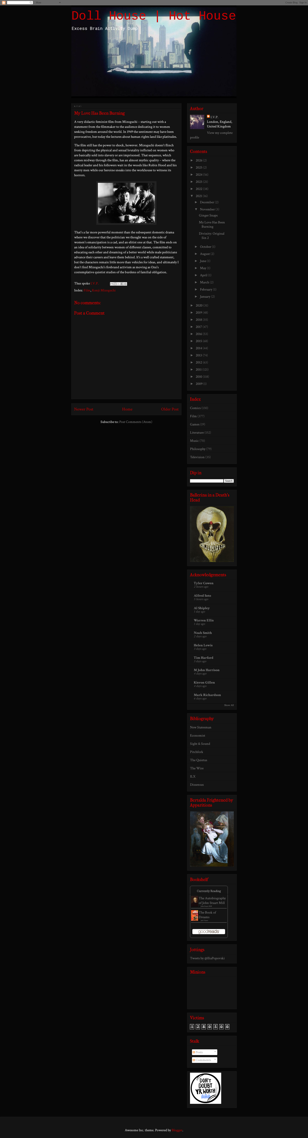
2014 (199, 348)
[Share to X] (118, 284)
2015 (199, 341)
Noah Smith (203, 633)
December (207, 202)
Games (194, 424)
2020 (199, 305)
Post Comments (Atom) (135, 422)
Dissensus (197, 784)
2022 (199, 189)
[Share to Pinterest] (125, 284)
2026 (199, 160)
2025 (199, 167)
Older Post (170, 409)
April (204, 275)
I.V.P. (214, 117)
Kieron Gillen (204, 682)
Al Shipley (202, 608)
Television (197, 457)
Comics (195, 408)
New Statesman (200, 727)
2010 (199, 376)
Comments (203, 1060)
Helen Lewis (203, 645)
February (206, 289)
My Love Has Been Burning (212, 224)
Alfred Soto (202, 595)
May (203, 268)
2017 (199, 327)
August (205, 254)
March (205, 282)
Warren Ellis (204, 620)
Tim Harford (203, 657)
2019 (199, 312)
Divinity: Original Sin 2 (211, 235)
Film (87, 290)
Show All (229, 705)
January (205, 296)
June (203, 261)
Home (127, 409)
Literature (197, 432)
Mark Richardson (207, 695)
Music (194, 440)
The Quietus (198, 760)
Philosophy (198, 449)
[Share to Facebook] (122, 284)
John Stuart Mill (206, 906)
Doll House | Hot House (153, 16)
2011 (199, 369)
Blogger (177, 1130)
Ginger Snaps (208, 215)
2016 (199, 334)
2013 (199, 355)
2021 (199, 196)
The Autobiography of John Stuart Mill (212, 900)
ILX (192, 776)
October (206, 246)
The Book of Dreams (207, 914)
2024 (199, 174)
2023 (199, 181)
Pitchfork (196, 752)
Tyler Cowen (204, 583)
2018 (199, 319)
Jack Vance (204, 920)
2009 (199, 383)
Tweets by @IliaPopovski (207, 958)
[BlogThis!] (115, 284)
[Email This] (112, 284)
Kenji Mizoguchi (104, 290)
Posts (199, 1052)
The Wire (197, 768)
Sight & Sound (200, 743)
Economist (197, 735)
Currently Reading (209, 891)
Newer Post (83, 409)
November (207, 209)
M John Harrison (207, 670)
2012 (199, 362)
